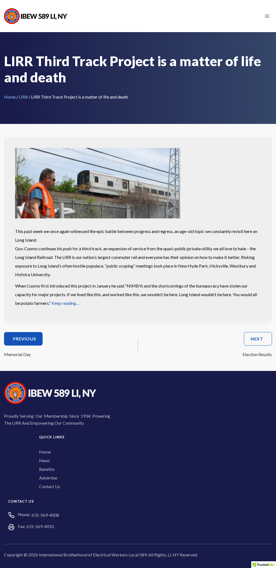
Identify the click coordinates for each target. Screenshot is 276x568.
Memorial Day (20, 346)
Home (10, 96)
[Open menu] (267, 16)
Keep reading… (65, 303)
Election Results (257, 346)
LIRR (23, 96)
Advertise (48, 477)
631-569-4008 (45, 515)
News (44, 460)
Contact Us (49, 486)
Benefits (47, 469)
